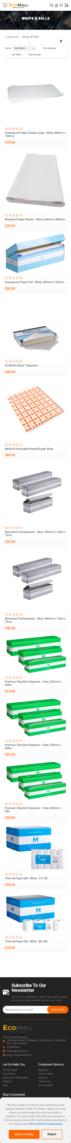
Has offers (16, 54)
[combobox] (24, 47)
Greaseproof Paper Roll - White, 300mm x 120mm (34, 282)
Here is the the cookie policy (45, 1123)
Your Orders (9, 1074)
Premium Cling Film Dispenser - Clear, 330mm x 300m (33, 683)
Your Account (10, 1070)
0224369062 (13, 1047)
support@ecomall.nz (17, 1051)
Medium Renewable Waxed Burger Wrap (29, 448)
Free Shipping (49, 48)
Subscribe (58, 1009)
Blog (5, 1085)
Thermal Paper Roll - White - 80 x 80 (26, 941)
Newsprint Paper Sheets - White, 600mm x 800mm (35, 219)
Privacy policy (45, 1085)
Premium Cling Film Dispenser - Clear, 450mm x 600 (33, 810)
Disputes (43, 1070)
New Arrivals (34, 54)
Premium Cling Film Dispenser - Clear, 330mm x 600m (33, 746)
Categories (12, 36)
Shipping (7, 1081)
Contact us (44, 1081)
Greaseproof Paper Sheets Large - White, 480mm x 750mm (35, 134)
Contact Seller (45, 1074)
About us (43, 1077)
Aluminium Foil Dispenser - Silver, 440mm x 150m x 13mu (35, 620)
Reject (52, 1134)
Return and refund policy (15, 1077)
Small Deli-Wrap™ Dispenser (21, 365)
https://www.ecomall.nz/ (19, 1055)
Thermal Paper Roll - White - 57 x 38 (26, 878)
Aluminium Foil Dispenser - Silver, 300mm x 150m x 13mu (35, 533)
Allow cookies (24, 1134)
